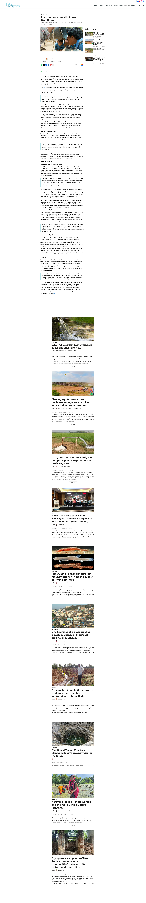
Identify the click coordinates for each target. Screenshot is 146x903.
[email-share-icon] (51, 65)
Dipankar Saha (62, 408)
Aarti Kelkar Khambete (64, 466)
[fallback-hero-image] (89, 34)
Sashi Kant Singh (83, 408)
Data (132, 5)
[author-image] (47, 59)
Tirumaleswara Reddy (70, 56)
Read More (73, 366)
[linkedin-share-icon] (48, 65)
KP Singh (68, 408)
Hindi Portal (127, 5)
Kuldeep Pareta (44, 56)
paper (44, 87)
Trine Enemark (60, 56)
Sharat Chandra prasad (64, 810)
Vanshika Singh (62, 641)
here (54, 293)
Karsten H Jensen (47, 57)
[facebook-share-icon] (46, 65)
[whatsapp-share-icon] (42, 65)
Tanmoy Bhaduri (60, 350)
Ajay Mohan (61, 524)
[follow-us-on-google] (82, 65)
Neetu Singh (61, 870)
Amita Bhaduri (52, 59)
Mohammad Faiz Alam (70, 350)
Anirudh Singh (75, 408)
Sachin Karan (52, 56)
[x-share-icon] (44, 65)
